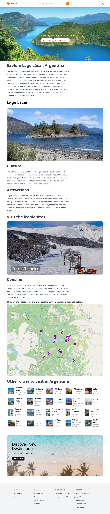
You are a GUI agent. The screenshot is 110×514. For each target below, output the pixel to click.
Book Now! (47, 40)
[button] (52, 159)
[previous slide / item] (8, 134)
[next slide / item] (101, 134)
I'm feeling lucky (61, 40)
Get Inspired (18, 459)
